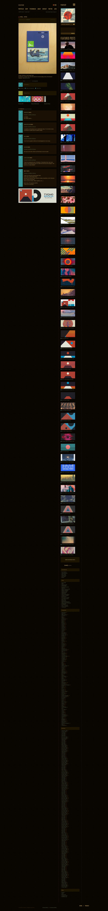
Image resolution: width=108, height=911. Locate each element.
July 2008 (63, 866)
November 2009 (64, 849)
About (39, 9)
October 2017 (64, 749)
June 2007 (63, 878)
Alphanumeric (27, 78)
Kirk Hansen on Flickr (65, 597)
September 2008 (64, 864)
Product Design (64, 691)
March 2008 (64, 871)
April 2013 (63, 806)
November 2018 (64, 738)
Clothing (63, 626)
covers (63, 630)
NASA (63, 678)
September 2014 (64, 788)
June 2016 (63, 766)
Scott (28, 19)
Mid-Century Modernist (66, 601)
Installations (64, 659)
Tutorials (63, 712)
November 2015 (64, 773)
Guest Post (64, 650)
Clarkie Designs (64, 584)
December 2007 (64, 874)
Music (63, 677)
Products (63, 692)
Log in (63, 893)
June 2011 (63, 829)
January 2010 (64, 847)
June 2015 (63, 778)
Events (63, 639)
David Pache (27, 124)
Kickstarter (63, 666)
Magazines (63, 671)
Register (63, 892)
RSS (54, 5)
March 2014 (64, 794)
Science (63, 699)
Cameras (63, 624)
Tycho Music (32, 9)
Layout (63, 667)
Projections (63, 693)
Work (62, 724)
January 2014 (64, 796)
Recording (63, 697)
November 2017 (64, 748)
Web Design (64, 721)
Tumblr (63, 711)
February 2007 (64, 882)
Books (63, 622)
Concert (63, 628)
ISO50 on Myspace (65, 590)
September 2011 (64, 826)
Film (62, 642)
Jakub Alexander (64, 573)
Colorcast (63, 627)
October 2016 (64, 762)
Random (63, 694)
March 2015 (64, 781)
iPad (62, 662)
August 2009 (64, 853)
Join (55, 9)
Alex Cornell (64, 574)
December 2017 (64, 747)
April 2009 (63, 857)
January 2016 (64, 771)
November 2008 (64, 862)
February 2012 (64, 821)
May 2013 (63, 805)
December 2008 (64, 861)
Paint (62, 681)
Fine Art (63, 643)
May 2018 (63, 742)
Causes (63, 625)
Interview (63, 661)
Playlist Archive (68, 24)
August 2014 (64, 789)
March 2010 (64, 845)
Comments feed (64, 895)
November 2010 (64, 837)
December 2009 (64, 848)
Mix (62, 674)
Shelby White (64, 575)
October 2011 (64, 825)
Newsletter (63, 679)
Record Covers (64, 696)
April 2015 (63, 780)
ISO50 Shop (64, 593)
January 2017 (64, 759)
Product (63, 690)
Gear (62, 647)
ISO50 (63, 664)
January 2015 (64, 783)
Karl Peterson (64, 596)
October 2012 (64, 812)
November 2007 (64, 875)
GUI (62, 651)
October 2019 (64, 731)
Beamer (63, 577)
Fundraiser (63, 644)
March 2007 (64, 881)
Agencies (63, 613)
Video (63, 717)
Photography (64, 682)
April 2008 (63, 870)
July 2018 (63, 740)
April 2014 (63, 793)
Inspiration (63, 657)
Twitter (50, 8)
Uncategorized (64, 715)
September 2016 (64, 763)
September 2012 (64, 813)
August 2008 (64, 865)
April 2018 (63, 743)
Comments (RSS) (53, 907)
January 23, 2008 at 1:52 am (30, 173)
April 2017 (63, 756)
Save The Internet (65, 605)
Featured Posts (68, 38)
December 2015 (64, 772)
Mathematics (64, 672)
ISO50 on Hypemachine (66, 589)
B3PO (63, 583)
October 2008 (64, 863)
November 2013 (64, 798)
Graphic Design (64, 649)
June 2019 (63, 733)
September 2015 (64, 775)
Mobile (63, 675)
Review (63, 698)
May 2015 (63, 779)
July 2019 (63, 732)
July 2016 (63, 765)
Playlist (68, 5)
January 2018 (64, 746)
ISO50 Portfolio (64, 592)
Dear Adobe (64, 632)
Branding (63, 623)
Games (63, 646)
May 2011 (63, 830)
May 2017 (63, 755)
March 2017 (64, 757)
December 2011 (64, 823)
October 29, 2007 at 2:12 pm (30, 149)
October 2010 (64, 838)
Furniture (63, 645)
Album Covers (64, 614)
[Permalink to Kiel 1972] (22, 16)
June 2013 (63, 804)
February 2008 (64, 872)
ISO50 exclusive (64, 665)
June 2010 (63, 842)
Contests (63, 629)
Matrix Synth (64, 599)
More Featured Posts (70, 559)
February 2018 (64, 745)
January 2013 (64, 809)
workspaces (64, 725)
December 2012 (64, 810)
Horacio (26, 112)
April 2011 (63, 831)
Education (63, 638)
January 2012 (64, 822)
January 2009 (64, 860)
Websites (63, 722)
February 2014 (64, 795)
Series (63, 700)
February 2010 (64, 846)
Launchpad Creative (65, 598)
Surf (62, 708)
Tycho (63, 713)
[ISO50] (22, 5)
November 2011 (64, 824)
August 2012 (64, 814)
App (62, 616)
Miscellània (63, 673)
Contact (44, 9)
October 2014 (64, 787)
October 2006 (64, 887)
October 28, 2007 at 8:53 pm (30, 138)
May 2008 (63, 869)
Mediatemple (64, 600)
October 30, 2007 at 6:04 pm (30, 160)
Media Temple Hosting (68, 565)
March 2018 (64, 744)
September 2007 (64, 877)
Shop (26, 9)
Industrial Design (65, 656)
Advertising (63, 612)
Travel (63, 710)
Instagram (63, 658)
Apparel (63, 617)
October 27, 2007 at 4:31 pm (30, 114)
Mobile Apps (64, 676)
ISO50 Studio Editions (65, 594)
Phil (25, 136)
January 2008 (64, 873)
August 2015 (64, 776)
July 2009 (63, 854)
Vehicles (63, 716)
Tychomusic (64, 607)
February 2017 (64, 758)
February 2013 (64, 808)
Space (63, 705)
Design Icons (64, 634)
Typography (64, 714)
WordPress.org (64, 896)
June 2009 (63, 855)
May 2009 (63, 856)
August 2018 (64, 739)
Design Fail (64, 633)
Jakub (25, 147)
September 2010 (64, 839)
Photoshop (63, 683)
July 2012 (63, 815)
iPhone (63, 663)
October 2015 (64, 774)
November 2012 (64, 811)
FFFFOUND (64, 585)
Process (63, 689)
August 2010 (64, 840)
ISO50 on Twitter (65, 591)
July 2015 (63, 777)
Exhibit (63, 640)
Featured (63, 641)
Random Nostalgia (65, 695)
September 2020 (64, 730)
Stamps (63, 706)
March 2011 (64, 832)
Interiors (63, 660)
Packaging (63, 680)
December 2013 (64, 797)
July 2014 (63, 790)
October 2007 (64, 876)
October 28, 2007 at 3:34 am (30, 126)
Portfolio (21, 9)
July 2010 (63, 841)
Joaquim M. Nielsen (65, 595)
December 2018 (64, 737)
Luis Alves (26, 157)
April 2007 (63, 880)
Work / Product (84, 905)
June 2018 (63, 741)
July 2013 (63, 803)
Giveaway (63, 648)
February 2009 (64, 859)
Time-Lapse (64, 709)
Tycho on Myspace (65, 606)
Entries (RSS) (45, 907)
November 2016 (64, 761)
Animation (63, 615)
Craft (62, 631)
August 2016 (64, 764)
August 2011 (64, 827)
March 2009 (64, 858)
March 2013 (64, 807)
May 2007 (63, 879)
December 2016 (64, 760)
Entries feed (64, 894)
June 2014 (63, 791)
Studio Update (64, 707)
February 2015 (64, 782)
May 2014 (63, 792)
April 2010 (63, 844)
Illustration (63, 655)
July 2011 (63, 828)
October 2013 (64, 799)
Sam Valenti (64, 576)
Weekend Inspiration (65, 723)
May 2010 (63, 843)
